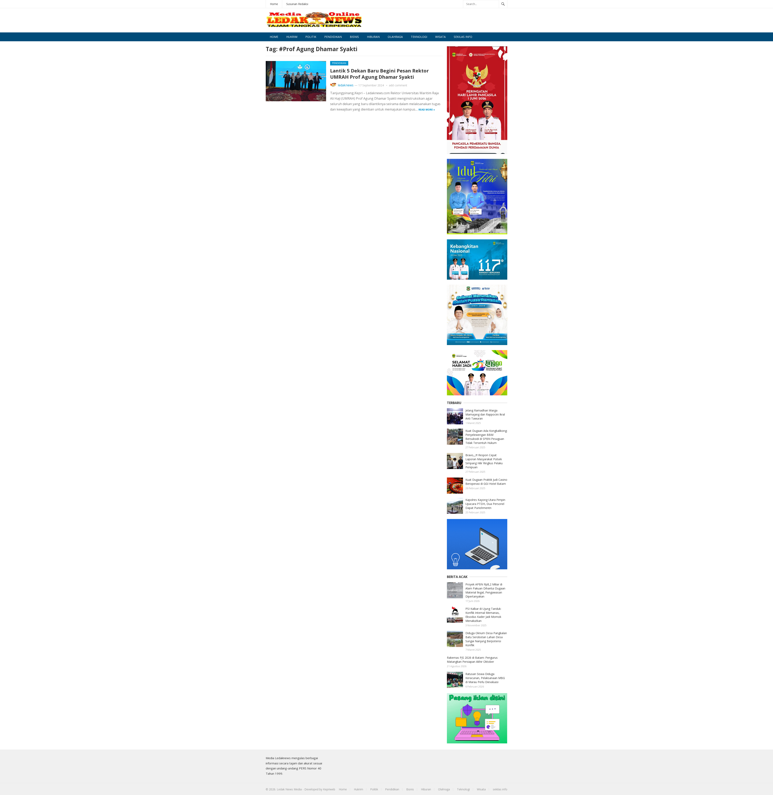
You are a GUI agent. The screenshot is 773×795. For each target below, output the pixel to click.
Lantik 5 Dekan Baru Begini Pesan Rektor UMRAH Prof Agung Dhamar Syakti (379, 73)
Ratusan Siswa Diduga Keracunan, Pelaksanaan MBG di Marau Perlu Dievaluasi (485, 678)
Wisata (440, 37)
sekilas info (463, 37)
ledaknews (345, 85)
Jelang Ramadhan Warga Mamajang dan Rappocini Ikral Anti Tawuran (485, 414)
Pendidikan (333, 37)
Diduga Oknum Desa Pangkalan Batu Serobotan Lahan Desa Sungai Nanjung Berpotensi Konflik (486, 639)
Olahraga (395, 37)
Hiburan (373, 37)
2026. (272, 789)
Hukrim (291, 37)
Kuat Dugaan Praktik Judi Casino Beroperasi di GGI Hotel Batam (486, 482)
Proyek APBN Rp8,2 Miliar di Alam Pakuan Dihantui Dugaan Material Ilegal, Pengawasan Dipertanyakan (485, 590)
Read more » (427, 109)
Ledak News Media (289, 789)
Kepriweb (329, 789)
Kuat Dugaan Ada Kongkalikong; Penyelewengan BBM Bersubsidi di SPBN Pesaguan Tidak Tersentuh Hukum (486, 437)
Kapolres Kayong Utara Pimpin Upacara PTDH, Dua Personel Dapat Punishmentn (485, 504)
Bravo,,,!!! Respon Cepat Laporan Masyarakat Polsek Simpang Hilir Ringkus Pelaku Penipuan (484, 461)
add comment (398, 85)
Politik (310, 37)
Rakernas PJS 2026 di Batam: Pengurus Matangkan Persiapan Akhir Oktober (472, 660)
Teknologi (419, 37)
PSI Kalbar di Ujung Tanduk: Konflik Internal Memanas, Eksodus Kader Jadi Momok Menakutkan (483, 615)
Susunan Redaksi (297, 4)
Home (274, 4)
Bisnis (354, 37)
